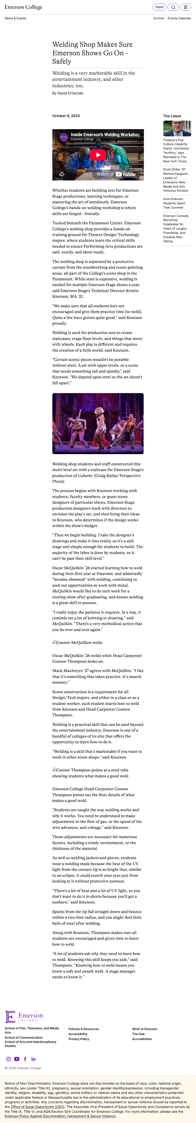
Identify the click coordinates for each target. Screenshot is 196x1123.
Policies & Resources (84, 1029)
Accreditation (142, 1039)
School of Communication (24, 1038)
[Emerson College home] (98, 1017)
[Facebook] (25, 1059)
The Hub (138, 1034)
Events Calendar (179, 18)
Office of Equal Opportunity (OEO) (38, 1107)
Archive (158, 18)
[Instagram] (8, 1059)
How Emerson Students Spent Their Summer (174, 203)
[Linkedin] (33, 1059)
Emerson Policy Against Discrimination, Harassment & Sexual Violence (60, 1116)
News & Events (15, 18)
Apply (159, 7)
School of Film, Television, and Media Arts (32, 1031)
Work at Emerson (144, 1029)
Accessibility (78, 1034)
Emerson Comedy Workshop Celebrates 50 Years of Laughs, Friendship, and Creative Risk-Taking (176, 228)
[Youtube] (16, 1059)
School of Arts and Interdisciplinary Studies (30, 1044)
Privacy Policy (79, 1039)
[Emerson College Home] (24, 7)
